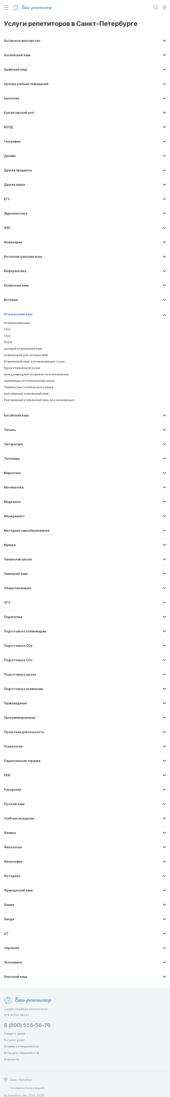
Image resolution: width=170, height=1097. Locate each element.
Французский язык (18, 890)
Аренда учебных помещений (26, 84)
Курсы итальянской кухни (22, 367)
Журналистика (15, 213)
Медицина (12, 502)
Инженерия (13, 242)
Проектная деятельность (24, 732)
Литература (13, 444)
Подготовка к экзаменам (23, 689)
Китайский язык (16, 415)
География (12, 141)
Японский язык (15, 977)
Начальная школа (18, 559)
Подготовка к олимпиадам (25, 631)
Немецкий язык (16, 574)
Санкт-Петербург (21, 1079)
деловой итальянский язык (23, 348)
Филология (13, 847)
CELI (7, 329)
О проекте (11, 1059)
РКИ (7, 775)
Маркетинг (12, 473)
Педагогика (13, 617)
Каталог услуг (14, 1040)
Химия (9, 905)
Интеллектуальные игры (23, 256)
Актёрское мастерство (22, 41)
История (10, 300)
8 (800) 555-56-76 (27, 1025)
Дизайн (10, 156)
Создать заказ (14, 1033)
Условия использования (27, 1088)
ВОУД (8, 127)
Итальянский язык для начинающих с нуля (34, 361)
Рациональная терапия (22, 761)
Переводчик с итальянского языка (28, 387)
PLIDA (8, 342)
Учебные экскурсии (19, 818)
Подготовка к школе (20, 674)
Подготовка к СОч (18, 660)
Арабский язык (15, 69)
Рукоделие (12, 789)
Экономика (13, 962)
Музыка (9, 545)
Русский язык (14, 804)
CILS (7, 335)
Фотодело (12, 876)
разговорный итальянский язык (26, 393)
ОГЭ (7, 602)
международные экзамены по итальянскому (36, 374)
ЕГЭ (7, 199)
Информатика (15, 271)
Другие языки (14, 184)
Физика (10, 833)
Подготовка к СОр (18, 645)
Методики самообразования (26, 530)
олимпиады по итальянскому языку (29, 380)
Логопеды (12, 458)
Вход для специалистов (21, 1052)
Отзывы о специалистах (21, 1046)
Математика (13, 487)
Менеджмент (14, 516)
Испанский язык (16, 285)
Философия (13, 861)
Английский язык (17, 55)
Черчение (11, 948)
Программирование (19, 717)
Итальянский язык (18, 314)
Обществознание (17, 588)
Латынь (10, 430)
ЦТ (6, 933)
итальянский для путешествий (26, 355)
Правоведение (15, 703)
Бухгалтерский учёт (19, 112)
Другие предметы (18, 170)
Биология (11, 98)
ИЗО (7, 228)
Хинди (9, 919)
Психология (13, 746)
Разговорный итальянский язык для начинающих (39, 399)
